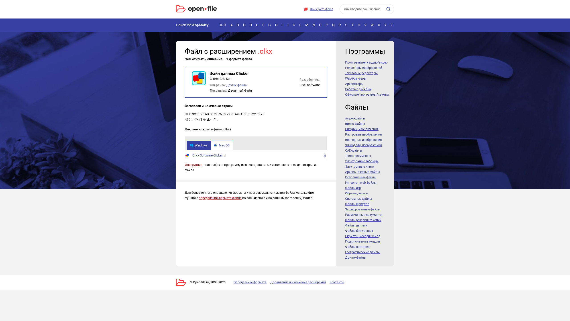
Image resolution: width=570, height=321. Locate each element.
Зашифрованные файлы (363, 209)
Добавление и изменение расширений (298, 282)
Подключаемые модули (362, 241)
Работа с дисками (358, 89)
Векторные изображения (363, 140)
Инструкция (193, 165)
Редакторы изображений (363, 68)
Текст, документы (358, 156)
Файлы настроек (357, 247)
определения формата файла (220, 198)
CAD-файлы (353, 150)
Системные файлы (358, 198)
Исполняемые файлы (360, 177)
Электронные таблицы (362, 161)
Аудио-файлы (355, 118)
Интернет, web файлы (361, 182)
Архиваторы (354, 84)
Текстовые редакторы (361, 73)
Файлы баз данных (359, 231)
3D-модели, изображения (363, 145)
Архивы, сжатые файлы (362, 172)
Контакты (337, 282)
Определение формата (250, 282)
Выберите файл (321, 9)
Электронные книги (359, 166)
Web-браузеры (355, 78)
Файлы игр (353, 188)
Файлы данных (356, 225)
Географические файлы (362, 252)
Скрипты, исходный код (362, 236)
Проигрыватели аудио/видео (366, 62)
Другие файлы (236, 85)
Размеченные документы (363, 214)
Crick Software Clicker (207, 155)
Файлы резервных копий (363, 220)
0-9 (223, 25)
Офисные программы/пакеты (367, 94)
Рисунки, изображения (362, 129)
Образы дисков (356, 193)
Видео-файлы (355, 124)
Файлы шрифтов (357, 204)
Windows (201, 145)
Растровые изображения (363, 134)
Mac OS (224, 145)
